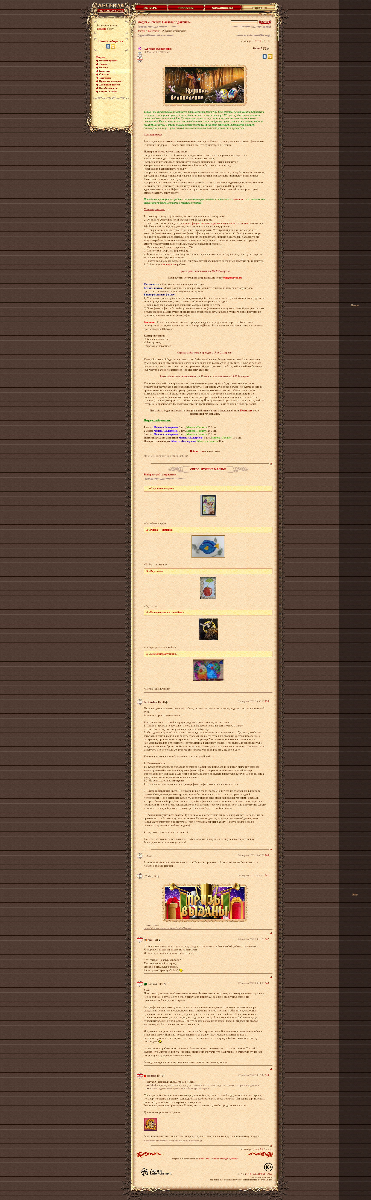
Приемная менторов (110, 81)
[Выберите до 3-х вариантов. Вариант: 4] (208, 629)
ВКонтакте (246, 410)
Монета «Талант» (196, 427)
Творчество (105, 77)
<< (255, 41)
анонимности (169, 264)
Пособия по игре (108, 88)
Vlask (150, 939)
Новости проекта (108, 60)
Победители (197, 451)
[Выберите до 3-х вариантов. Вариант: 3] (208, 588)
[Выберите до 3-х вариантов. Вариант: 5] (208, 670)
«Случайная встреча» (155, 523)
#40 (267, 855)
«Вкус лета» (150, 606)
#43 (267, 983)
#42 (267, 939)
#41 (267, 875)
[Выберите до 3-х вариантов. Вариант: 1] (208, 505)
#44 (267, 1075)
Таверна (103, 64)
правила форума (191, 223)
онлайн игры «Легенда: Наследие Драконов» (219, 1158)
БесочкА (257, 48)
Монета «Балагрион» (166, 427)
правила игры (208, 223)
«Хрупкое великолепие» (158, 48)
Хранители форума (109, 84)
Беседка (103, 67)
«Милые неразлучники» (157, 688)
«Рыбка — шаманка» (155, 564)
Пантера (152, 1075)
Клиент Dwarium (108, 91)
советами (238, 199)
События (104, 74)
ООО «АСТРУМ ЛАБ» (259, 1174)
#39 (267, 701)
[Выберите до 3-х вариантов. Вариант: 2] (208, 546)
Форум (100, 57)
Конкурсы (104, 71)
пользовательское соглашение (233, 223)
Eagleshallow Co (152, 702)
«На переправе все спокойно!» (160, 647)
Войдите (101, 28)
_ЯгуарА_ (152, 983)
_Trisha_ (148, 876)
